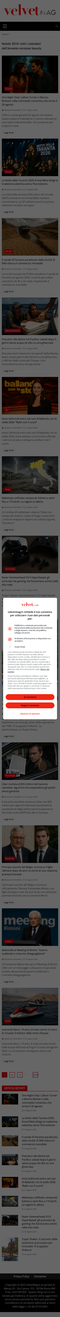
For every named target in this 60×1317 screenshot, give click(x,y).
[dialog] (30, 658)
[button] (30, 647)
